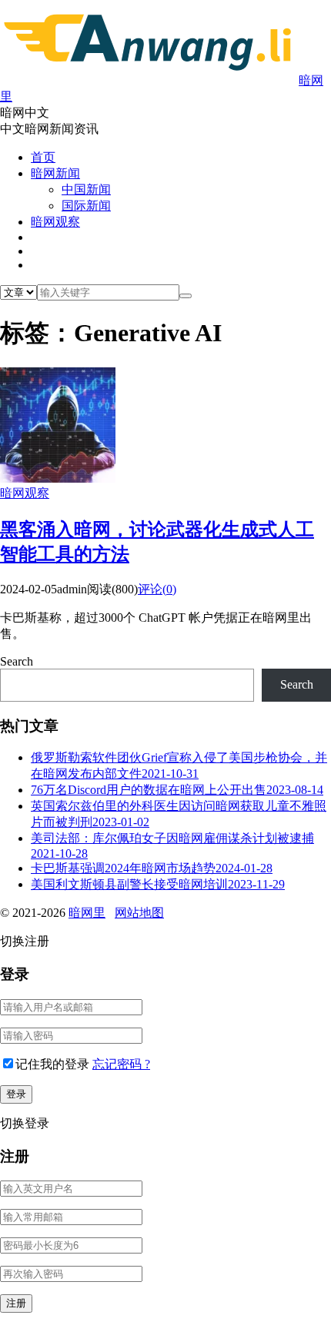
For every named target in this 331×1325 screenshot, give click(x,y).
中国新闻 (86, 189)
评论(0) (157, 589)
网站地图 (139, 912)
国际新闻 (86, 205)
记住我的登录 (52, 1064)
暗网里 (87, 912)
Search (16, 661)
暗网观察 (55, 221)
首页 (43, 157)
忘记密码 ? (121, 1064)
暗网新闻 (55, 173)
